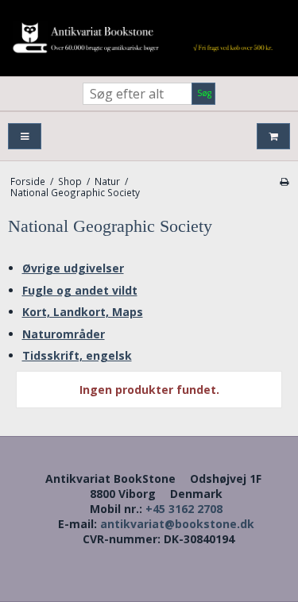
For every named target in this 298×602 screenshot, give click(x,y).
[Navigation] (24, 136)
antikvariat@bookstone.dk (177, 523)
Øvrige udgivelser (73, 268)
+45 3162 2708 (184, 508)
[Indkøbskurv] (273, 136)
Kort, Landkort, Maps (82, 311)
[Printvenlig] (284, 181)
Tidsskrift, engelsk (77, 355)
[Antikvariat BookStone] (149, 38)
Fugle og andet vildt (79, 290)
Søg (204, 92)
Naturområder (63, 334)
